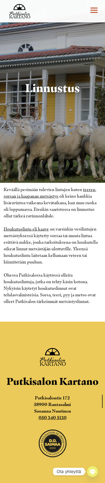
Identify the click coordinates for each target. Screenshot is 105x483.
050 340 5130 (53, 417)
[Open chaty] (92, 471)
